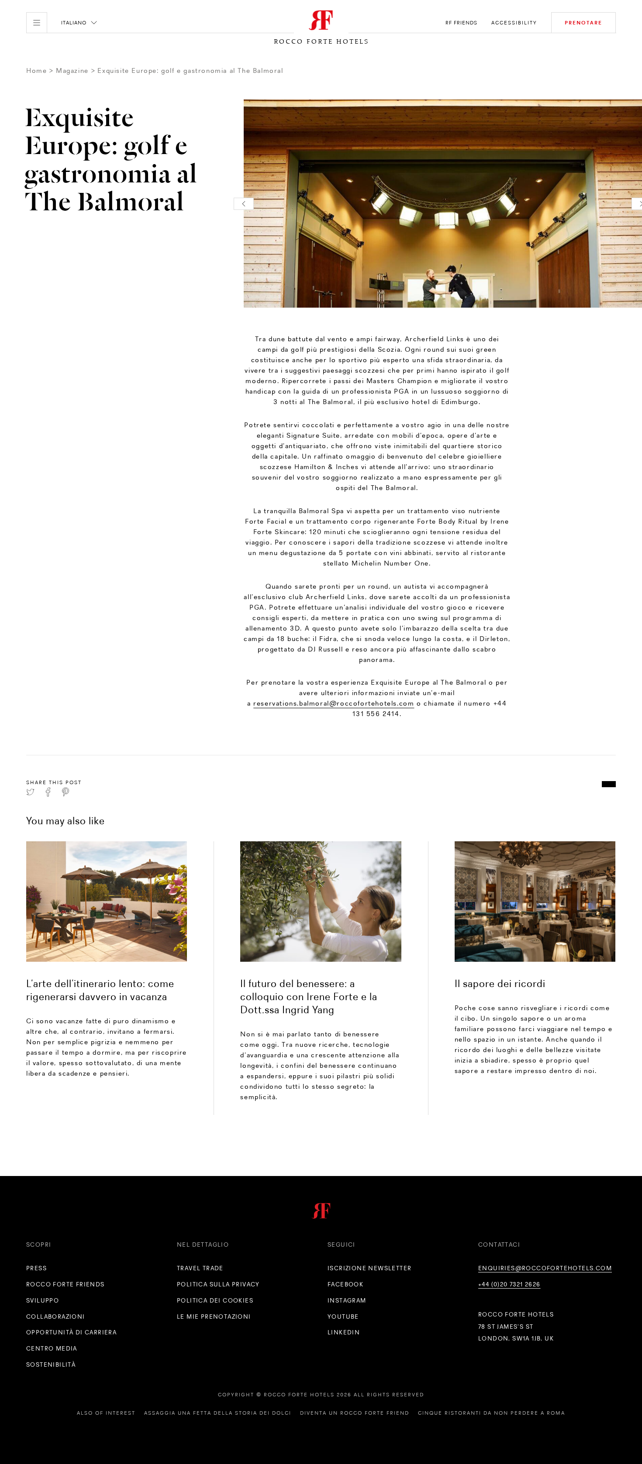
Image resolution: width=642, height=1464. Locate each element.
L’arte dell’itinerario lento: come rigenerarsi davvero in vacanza (100, 990)
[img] (106, 901)
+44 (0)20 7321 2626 (509, 1284)
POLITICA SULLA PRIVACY (218, 1284)
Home (36, 70)
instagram (347, 1300)
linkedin (344, 1332)
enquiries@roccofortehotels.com (545, 1268)
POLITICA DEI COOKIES (215, 1300)
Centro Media (51, 1348)
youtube (343, 1316)
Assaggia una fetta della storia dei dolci (217, 1413)
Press (36, 1268)
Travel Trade (200, 1268)
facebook (345, 1284)
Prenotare (583, 23)
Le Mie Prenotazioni (214, 1316)
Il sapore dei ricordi (500, 983)
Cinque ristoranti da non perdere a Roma (491, 1413)
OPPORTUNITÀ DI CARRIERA (71, 1332)
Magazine (72, 70)
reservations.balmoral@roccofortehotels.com (333, 703)
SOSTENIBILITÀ (51, 1364)
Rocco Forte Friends (65, 1284)
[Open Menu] (36, 22)
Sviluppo (42, 1300)
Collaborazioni (55, 1316)
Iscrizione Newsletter (369, 1268)
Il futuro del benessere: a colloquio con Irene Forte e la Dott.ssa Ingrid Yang (308, 996)
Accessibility (514, 23)
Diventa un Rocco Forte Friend (354, 1413)
